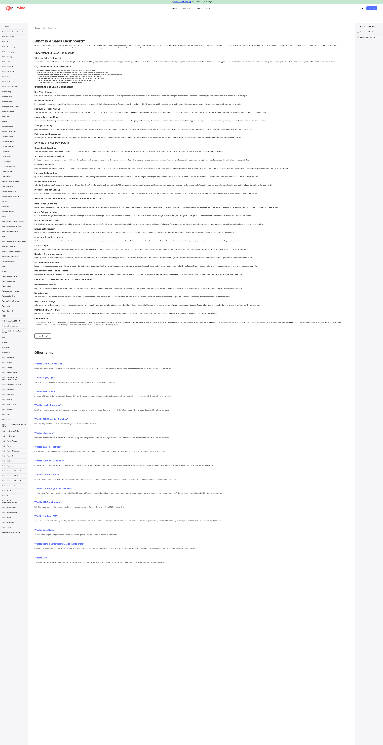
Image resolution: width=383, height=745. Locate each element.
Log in (361, 8)
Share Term (41, 336)
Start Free (371, 8)
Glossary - (38, 28)
